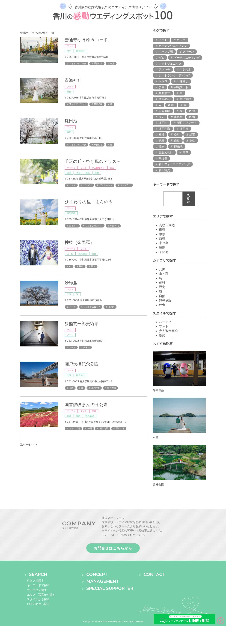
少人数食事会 (98, 167)
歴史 (69, 51)
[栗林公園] (179, 478)
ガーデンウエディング (173, 45)
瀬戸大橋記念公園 (82, 364)
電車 (185, 152)
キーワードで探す (38, 585)
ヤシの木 (185, 69)
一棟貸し (182, 81)
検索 (188, 200)
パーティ (71, 167)
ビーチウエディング (187, 57)
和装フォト (181, 87)
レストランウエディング (174, 75)
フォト (70, 46)
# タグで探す (35, 580)
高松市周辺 (167, 225)
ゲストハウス (106, 185)
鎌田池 (71, 120)
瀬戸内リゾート (187, 122)
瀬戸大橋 (111, 388)
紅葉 (112, 63)
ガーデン (87, 185)
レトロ (163, 81)
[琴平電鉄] (179, 384)
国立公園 (104, 428)
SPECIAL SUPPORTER (109, 588)
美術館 (86, 347)
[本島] (179, 431)
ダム (161, 57)
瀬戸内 (111, 306)
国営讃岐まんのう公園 (86, 404)
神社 (81, 266)
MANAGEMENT (102, 581)
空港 (177, 134)
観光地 (178, 146)
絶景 (161, 140)
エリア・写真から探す (41, 594)
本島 (155, 437)
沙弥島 (71, 283)
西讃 (162, 238)
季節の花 (98, 63)
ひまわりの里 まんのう (89, 201)
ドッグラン (125, 185)
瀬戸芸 (184, 128)
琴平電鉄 (158, 390)
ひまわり (73, 225)
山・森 (70, 253)
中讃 (162, 234)
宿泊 (78, 172)
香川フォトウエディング (174, 164)
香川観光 (164, 170)
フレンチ (164, 69)
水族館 (178, 117)
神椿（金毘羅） (79, 242)
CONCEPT (97, 574)
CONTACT (154, 574)
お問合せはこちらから (113, 548)
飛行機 (163, 158)
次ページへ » (28, 444)
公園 (69, 172)
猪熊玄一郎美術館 (82, 323)
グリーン (188, 51)
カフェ (72, 185)
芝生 (192, 140)
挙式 (112, 167)
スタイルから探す (38, 599)
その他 (163, 252)
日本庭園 (164, 111)
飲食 (97, 172)
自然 (69, 132)
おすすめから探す (38, 603)
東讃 (162, 229)
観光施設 (80, 51)
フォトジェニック (77, 63)
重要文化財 (166, 152)
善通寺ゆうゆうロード (86, 39)
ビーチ (72, 306)
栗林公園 (158, 484)
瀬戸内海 (95, 388)
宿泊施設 (185, 99)
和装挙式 (164, 93)
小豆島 (163, 243)
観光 (93, 266)
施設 (87, 172)
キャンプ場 (74, 428)
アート (70, 334)
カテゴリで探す (37, 589)
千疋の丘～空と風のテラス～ (93, 161)
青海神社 (73, 80)
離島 (162, 247)
